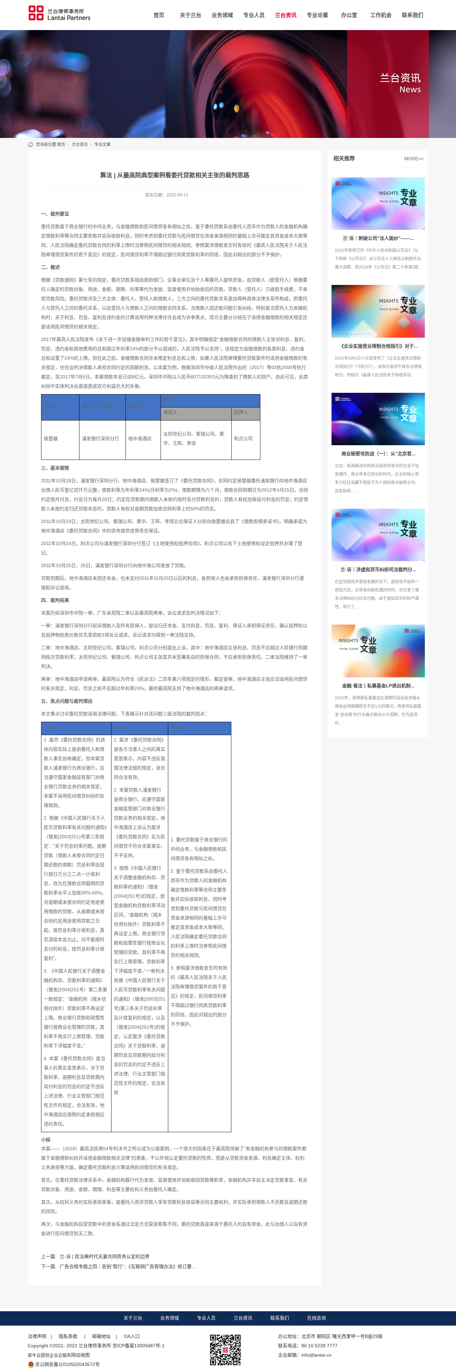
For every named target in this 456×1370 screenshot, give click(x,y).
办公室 (349, 15)
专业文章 (102, 144)
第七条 (85, 280)
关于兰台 (190, 15)
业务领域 (222, 15)
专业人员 (254, 15)
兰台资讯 (285, 15)
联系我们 (412, 15)
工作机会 (381, 15)
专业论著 (317, 15)
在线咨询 (316, 1318)
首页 (159, 15)
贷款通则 (64, 280)
